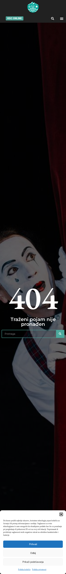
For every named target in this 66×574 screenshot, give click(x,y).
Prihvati (33, 544)
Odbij (33, 553)
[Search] (60, 334)
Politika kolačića (24, 569)
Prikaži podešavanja (33, 561)
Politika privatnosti (39, 569)
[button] (61, 514)
